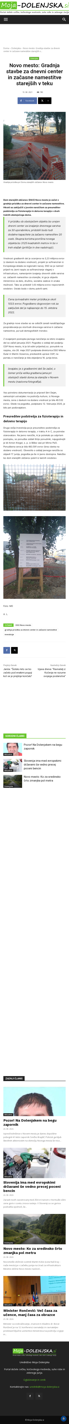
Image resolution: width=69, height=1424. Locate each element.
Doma (6, 48)
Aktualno (8, 754)
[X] (14, 650)
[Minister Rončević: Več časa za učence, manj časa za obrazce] (34, 1291)
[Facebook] (6, 650)
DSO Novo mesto (23, 625)
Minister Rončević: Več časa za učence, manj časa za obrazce (30, 1312)
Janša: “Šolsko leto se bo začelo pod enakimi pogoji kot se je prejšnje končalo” (17, 673)
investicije (9, 634)
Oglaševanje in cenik (34, 1379)
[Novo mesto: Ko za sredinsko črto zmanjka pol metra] (12, 781)
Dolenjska (16, 48)
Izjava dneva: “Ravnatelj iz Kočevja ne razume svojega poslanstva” (52, 673)
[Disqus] (34, 927)
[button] (5, 19)
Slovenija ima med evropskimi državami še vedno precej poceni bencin (42, 764)
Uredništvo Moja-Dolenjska (34, 1362)
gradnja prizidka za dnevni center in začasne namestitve (31, 629)
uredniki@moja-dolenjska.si (44, 1386)
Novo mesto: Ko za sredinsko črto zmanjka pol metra (32, 1250)
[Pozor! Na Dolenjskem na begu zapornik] (12, 749)
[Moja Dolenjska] (34, 8)
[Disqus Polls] (34, 840)
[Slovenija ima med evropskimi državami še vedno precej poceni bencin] (12, 765)
